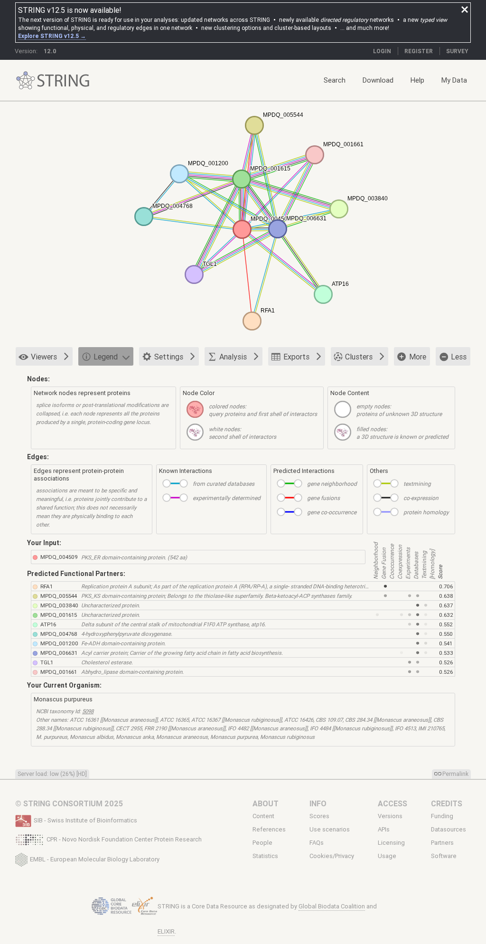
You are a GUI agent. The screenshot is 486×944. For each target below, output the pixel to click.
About (265, 803)
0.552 (446, 624)
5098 (87, 711)
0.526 (446, 662)
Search (335, 80)
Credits (446, 803)
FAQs (316, 843)
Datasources (448, 829)
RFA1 (46, 586)
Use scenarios (329, 829)
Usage (387, 856)
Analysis (233, 356)
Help (417, 80)
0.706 (446, 586)
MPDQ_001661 (58, 671)
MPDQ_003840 (59, 605)
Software (444, 856)
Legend (105, 356)
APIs (384, 829)
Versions (390, 816)
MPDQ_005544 (58, 595)
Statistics (265, 856)
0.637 (446, 605)
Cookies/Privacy (331, 856)
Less (459, 356)
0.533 (446, 652)
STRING (25, 80)
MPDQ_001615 (58, 614)
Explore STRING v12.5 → (52, 35)
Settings (168, 356)
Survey (457, 51)
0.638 (446, 595)
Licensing (391, 843)
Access (392, 803)
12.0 (50, 51)
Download (378, 80)
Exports (296, 356)
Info (318, 803)
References (269, 829)
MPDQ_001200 (59, 643)
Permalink (455, 773)
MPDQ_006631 (58, 652)
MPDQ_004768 (58, 633)
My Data (454, 80)
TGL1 (46, 662)
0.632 (446, 614)
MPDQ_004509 (59, 556)
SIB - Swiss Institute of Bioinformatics (85, 820)
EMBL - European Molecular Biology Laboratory (94, 858)
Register (418, 51)
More (417, 356)
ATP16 (48, 624)
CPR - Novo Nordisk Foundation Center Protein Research (124, 839)
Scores (319, 816)
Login (382, 51)
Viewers (44, 356)
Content (263, 816)
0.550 (446, 633)
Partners (442, 843)
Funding (442, 816)
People (262, 843)
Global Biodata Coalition (332, 906)
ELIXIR (166, 931)
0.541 (445, 643)
